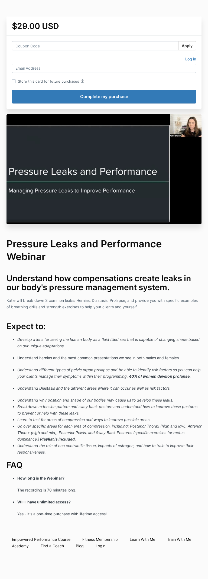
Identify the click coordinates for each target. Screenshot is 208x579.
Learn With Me (142, 539)
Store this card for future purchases (51, 81)
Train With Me (179, 539)
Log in (190, 59)
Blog (80, 546)
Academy (20, 546)
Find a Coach (52, 546)
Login (100, 546)
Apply (187, 45)
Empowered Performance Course (41, 539)
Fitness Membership (100, 539)
